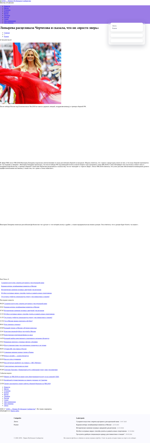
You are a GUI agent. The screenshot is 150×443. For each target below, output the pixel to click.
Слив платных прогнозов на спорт (16, 366)
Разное (6, 12)
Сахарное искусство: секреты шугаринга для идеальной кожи (22, 283)
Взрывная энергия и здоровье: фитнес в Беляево (21, 342)
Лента (6, 405)
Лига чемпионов (10, 21)
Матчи (6, 8)
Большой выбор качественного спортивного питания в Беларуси (26, 338)
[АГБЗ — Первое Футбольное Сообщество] (15, 1)
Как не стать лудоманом (12, 359)
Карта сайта (15, 411)
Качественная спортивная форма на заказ (18, 335)
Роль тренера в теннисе (12, 324)
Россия (6, 17)
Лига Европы (8, 23)
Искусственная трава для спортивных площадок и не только (25, 345)
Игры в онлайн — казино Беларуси (16, 356)
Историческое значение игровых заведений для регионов (21, 290)
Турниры (7, 10)
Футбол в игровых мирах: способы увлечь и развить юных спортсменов (26, 293)
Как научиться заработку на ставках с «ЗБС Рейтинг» (22, 363)
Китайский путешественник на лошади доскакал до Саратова (25, 380)
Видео (6, 13)
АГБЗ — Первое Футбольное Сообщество (20, 409)
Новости (7, 6)
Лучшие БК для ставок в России (15, 349)
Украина (7, 15)
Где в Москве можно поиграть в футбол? (18, 321)
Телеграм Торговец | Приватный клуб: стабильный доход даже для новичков (31, 370)
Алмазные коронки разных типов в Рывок (19, 352)
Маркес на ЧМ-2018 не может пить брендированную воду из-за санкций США (31, 377)
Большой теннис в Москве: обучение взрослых (20, 328)
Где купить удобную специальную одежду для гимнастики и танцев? (25, 296)
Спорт (6, 19)
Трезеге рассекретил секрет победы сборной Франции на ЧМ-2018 (27, 383)
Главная (7, 33)
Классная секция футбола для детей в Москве (20, 331)
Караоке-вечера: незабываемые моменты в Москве (19, 286)
